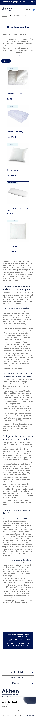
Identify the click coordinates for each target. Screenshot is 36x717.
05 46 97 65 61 (6, 697)
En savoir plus (33, 2)
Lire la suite (18, 56)
